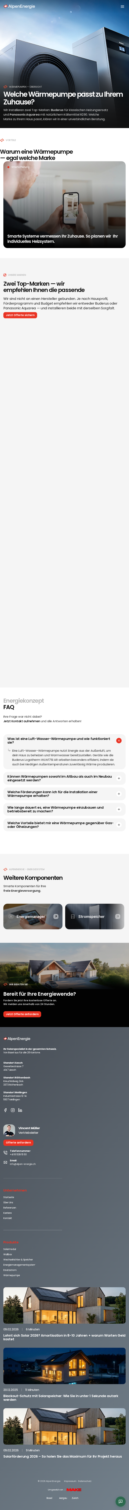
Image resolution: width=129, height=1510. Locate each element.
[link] (55, 916)
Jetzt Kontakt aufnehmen (21, 721)
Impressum (70, 1481)
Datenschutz (84, 1481)
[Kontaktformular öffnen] (121, 1502)
